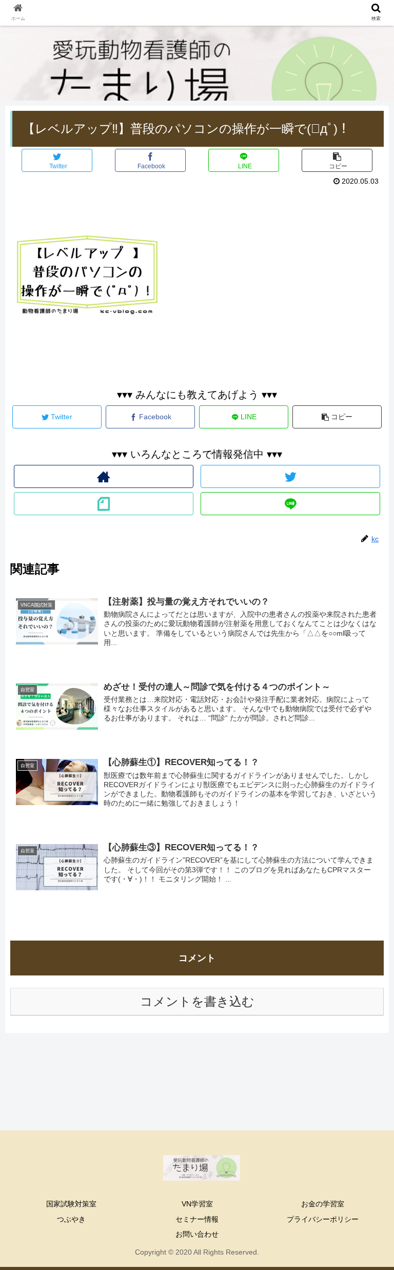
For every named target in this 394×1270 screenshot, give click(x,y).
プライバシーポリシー (323, 1219)
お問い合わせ (197, 1234)
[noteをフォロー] (103, 503)
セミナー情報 (197, 1219)
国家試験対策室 (71, 1204)
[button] (364, 985)
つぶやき (71, 1219)
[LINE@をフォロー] (290, 503)
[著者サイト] (103, 476)
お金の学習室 (322, 1204)
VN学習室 (197, 1204)
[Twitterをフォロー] (290, 476)
